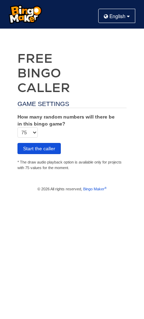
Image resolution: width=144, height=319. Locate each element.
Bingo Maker (95, 189)
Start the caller (39, 148)
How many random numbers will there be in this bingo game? (66, 120)
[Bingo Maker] (25, 14)
